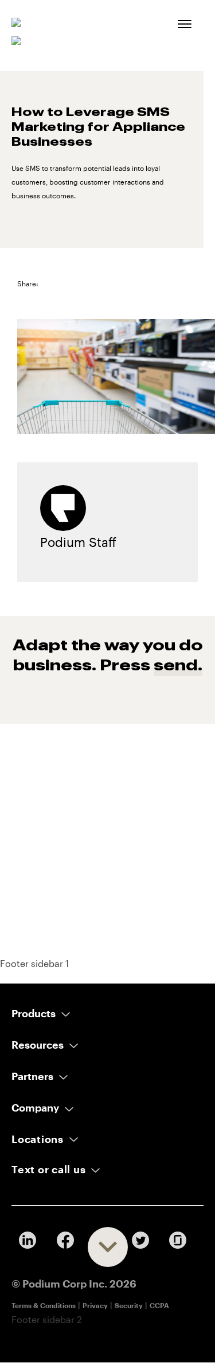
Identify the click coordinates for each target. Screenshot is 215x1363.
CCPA (159, 1305)
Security (129, 1305)
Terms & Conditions (43, 1305)
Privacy (95, 1305)
